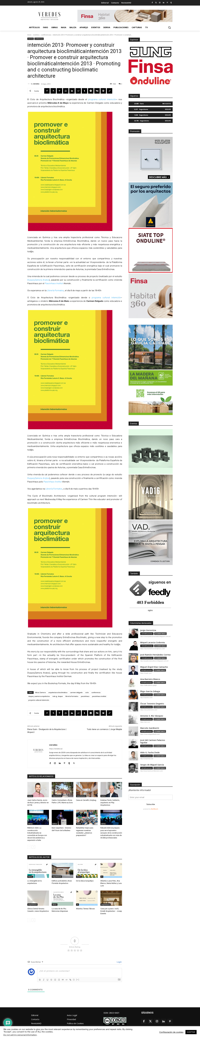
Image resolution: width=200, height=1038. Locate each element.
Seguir (168, 109)
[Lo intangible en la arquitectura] (38, 870)
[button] (169, 27)
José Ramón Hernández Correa (155, 654)
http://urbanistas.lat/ (146, 758)
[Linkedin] (163, 2)
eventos (36, 35)
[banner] (151, 542)
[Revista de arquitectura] (49, 16)
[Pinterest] (167, 2)
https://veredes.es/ (56, 749)
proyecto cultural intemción (38, 700)
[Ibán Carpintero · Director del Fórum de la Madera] (62, 817)
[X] (53, 91)
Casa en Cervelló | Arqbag (86, 800)
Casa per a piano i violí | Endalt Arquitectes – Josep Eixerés (111, 911)
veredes (36, 84)
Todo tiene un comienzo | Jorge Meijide (104, 729)
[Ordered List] (55, 979)
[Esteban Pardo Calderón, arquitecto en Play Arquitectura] (111, 789)
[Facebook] (152, 2)
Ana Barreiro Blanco (150, 679)
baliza (30, 796)
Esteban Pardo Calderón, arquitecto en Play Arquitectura (110, 802)
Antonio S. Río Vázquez (151, 715)
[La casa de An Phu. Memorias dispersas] (62, 898)
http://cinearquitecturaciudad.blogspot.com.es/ (155, 636)
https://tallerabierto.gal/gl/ (148, 685)
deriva (30, 824)
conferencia (95, 692)
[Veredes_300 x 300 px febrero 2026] (151, 347)
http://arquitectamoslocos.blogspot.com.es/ (154, 661)
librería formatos (71, 696)
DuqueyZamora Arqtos (38, 280)
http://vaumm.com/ (146, 697)
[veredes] (29, 83)
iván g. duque (58, 696)
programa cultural (97, 99)
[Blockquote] (63, 979)
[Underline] (47, 979)
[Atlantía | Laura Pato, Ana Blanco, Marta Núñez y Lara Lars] (111, 870)
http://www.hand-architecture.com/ (151, 771)
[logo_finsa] (151, 66)
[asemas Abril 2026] (151, 204)
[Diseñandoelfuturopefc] (151, 392)
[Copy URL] (109, 91)
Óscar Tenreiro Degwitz (152, 703)
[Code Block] (66, 979)
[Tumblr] (171, 2)
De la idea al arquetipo (85, 881)
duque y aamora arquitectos (39, 696)
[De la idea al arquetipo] (87, 870)
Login (119, 962)
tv (101, 877)
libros (30, 877)
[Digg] (97, 91)
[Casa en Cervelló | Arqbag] (87, 789)
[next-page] (33, 847)
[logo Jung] (151, 52)
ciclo (87, 692)
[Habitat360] (151, 295)
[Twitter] (156, 2)
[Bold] (40, 979)
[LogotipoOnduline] (151, 80)
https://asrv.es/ (145, 722)
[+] (77, 980)
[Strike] (51, 979)
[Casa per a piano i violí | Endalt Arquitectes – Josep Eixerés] (111, 898)
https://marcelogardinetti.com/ (150, 734)
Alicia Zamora (40, 692)
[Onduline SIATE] (151, 250)
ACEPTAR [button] (191, 1032)
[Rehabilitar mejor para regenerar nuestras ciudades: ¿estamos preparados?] (87, 817)
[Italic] (44, 979)
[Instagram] (159, 2)
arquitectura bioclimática (57, 692)
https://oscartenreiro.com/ (148, 710)
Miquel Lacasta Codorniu (152, 642)
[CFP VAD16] (151, 497)
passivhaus (85, 696)
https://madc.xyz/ (146, 673)
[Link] (70, 979)
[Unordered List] (59, 979)
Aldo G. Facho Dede (150, 752)
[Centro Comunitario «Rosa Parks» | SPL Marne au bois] (62, 789)
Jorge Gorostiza (148, 630)
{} (74, 980)
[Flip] (103, 91)
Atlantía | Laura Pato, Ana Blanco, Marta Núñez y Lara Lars (111, 883)
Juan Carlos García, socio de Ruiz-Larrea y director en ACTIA (38, 802)
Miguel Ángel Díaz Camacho (154, 667)
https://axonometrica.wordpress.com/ (152, 648)
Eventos (133, 424)
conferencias (46, 35)
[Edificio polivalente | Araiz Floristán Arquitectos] (62, 870)
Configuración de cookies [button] (171, 1032)
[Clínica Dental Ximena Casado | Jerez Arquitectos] (38, 898)
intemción (111, 99)
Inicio (29, 35)
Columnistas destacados (140, 623)
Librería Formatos (55, 290)
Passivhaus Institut (54, 283)
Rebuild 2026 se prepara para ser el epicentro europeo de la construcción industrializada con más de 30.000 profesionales (111, 833)
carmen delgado (76, 692)
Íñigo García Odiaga (150, 691)
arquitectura (57, 796)
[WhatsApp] (65, 91)
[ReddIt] (78, 91)
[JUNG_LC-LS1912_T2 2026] (151, 159)
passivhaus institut (99, 696)
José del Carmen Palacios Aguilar (152, 741)
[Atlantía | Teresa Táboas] (87, 898)
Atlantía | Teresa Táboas (85, 909)
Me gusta (166, 104)
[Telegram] (90, 91)
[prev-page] (29, 847)
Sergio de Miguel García (152, 764)
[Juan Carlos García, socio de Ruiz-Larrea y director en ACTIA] (38, 789)
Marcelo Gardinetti (149, 728)
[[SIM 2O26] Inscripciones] (151, 451)
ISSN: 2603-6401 (111, 1013)
